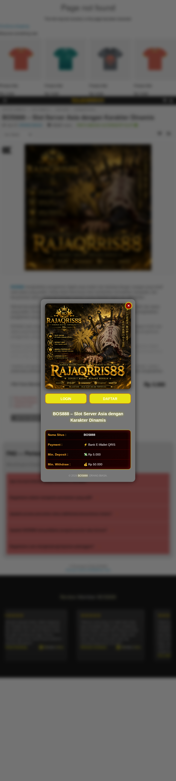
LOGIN (66, 399)
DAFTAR (110, 399)
